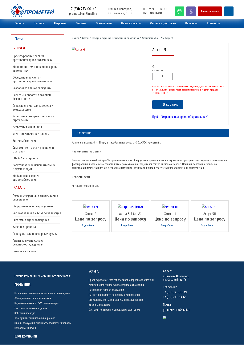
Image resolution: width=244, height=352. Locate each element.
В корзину (170, 104)
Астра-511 (209, 214)
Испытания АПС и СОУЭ (27, 127)
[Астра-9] (79, 49)
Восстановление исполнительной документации (34, 167)
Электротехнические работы (31, 134)
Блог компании (25, 336)
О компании (104, 23)
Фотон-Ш (170, 214)
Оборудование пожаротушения (33, 206)
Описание (84, 133)
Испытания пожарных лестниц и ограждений (34, 118)
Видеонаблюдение (25, 141)
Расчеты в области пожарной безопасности (32, 97)
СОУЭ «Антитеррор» (25, 158)
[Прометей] (33, 16)
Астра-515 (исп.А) (130, 214)
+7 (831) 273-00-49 (82, 9)
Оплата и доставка (163, 23)
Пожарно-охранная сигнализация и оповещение (35, 197)
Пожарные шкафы (24, 251)
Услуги (19, 23)
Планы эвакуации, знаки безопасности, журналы (28, 242)
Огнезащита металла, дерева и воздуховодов (33, 107)
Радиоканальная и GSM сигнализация (37, 213)
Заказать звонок (210, 11)
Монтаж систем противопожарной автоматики (35, 68)
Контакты (213, 23)
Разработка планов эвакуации (32, 88)
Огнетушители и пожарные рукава (35, 234)
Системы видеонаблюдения (31, 220)
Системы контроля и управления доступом (34, 149)
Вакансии (191, 23)
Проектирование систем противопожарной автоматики (32, 58)
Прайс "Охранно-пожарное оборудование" (180, 117)
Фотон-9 (90, 214)
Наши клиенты (131, 23)
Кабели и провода (24, 227)
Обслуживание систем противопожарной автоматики (32, 79)
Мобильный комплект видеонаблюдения (27, 177)
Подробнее (88, 225)
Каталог (39, 23)
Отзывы (81, 23)
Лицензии (60, 23)
